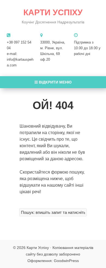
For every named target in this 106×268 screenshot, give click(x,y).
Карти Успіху (53, 12)
